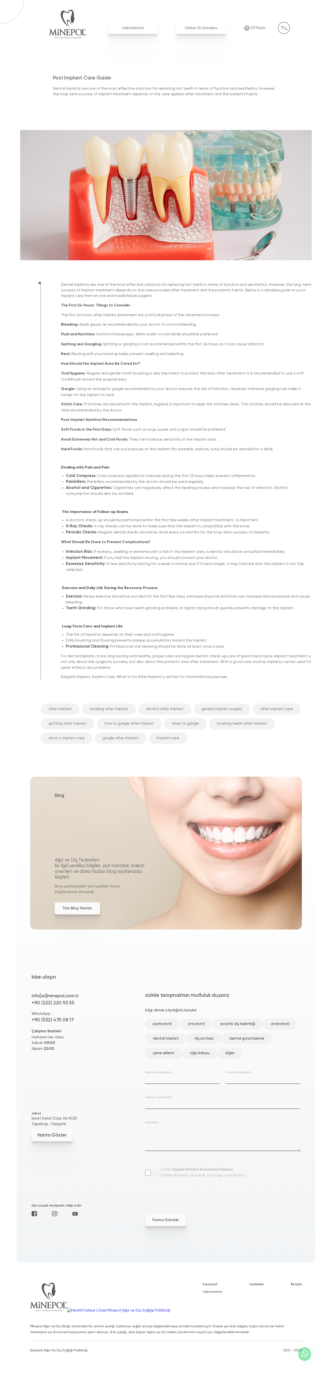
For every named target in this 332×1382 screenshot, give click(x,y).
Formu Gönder (165, 1220)
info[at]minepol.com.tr (55, 996)
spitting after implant (67, 723)
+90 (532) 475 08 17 (53, 1020)
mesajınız (151, 1122)
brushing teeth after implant (242, 723)
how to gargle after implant (129, 723)
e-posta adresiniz (238, 1072)
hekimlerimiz (212, 1292)
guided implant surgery (221, 709)
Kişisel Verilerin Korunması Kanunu (203, 1170)
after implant (60, 709)
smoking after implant (109, 709)
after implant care (276, 709)
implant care (168, 738)
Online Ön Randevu (201, 28)
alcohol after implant (164, 709)
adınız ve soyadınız (158, 1072)
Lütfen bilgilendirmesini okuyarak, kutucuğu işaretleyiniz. (203, 1172)
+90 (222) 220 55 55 (53, 1003)
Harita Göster (52, 1135)
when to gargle (185, 723)
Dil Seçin (258, 28)
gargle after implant (121, 738)
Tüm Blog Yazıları (77, 908)
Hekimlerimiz (133, 28)
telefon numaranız (158, 1097)
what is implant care (66, 738)
